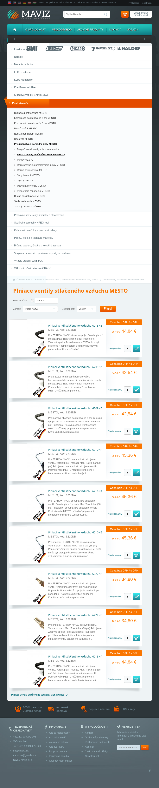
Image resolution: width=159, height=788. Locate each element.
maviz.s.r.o (26, 760)
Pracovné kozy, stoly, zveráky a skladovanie (39, 215)
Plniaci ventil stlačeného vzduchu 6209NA (75, 367)
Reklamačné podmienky (98, 742)
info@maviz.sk (21, 750)
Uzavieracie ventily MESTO (31, 185)
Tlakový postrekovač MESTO (29, 206)
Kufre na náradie (23, 79)
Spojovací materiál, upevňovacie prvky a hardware (42, 253)
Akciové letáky (56, 746)
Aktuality (89, 746)
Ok (144, 748)
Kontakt (89, 732)
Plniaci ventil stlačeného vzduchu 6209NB (75, 408)
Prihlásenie (134, 3)
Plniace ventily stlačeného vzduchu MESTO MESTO (39, 694)
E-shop (38, 279)
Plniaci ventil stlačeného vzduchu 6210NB (75, 532)
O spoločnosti (35, 29)
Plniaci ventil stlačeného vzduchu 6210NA (75, 449)
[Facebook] (149, 771)
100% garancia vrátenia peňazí (32, 709)
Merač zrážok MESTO (25, 128)
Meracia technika (23, 64)
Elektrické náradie (24, 49)
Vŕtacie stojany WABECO (28, 260)
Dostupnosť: (68, 309)
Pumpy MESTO (25, 159)
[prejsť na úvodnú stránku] (28, 15)
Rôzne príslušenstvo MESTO (32, 170)
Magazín (132, 29)
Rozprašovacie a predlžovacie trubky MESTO (41, 165)
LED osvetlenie (22, 72)
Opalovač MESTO (23, 139)
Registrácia (146, 3)
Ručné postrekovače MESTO (29, 196)
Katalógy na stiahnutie (61, 760)
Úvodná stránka (24, 279)
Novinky (115, 29)
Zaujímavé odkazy (58, 742)
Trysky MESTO (25, 180)
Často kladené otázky (96, 751)
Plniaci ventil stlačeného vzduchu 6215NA (75, 656)
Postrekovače (20, 103)
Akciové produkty (90, 29)
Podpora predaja (58, 751)
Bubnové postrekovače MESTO (30, 113)
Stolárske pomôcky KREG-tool (31, 222)
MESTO (41, 300)
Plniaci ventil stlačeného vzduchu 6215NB (75, 325)
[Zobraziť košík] (125, 14)
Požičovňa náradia (59, 756)
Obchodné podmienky (96, 737)
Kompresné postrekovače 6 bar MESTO (35, 123)
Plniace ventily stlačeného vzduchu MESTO (41, 154)
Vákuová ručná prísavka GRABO (32, 268)
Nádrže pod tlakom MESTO (28, 133)
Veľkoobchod (62, 29)
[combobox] (40, 309)
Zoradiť (17, 309)
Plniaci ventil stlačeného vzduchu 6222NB (75, 615)
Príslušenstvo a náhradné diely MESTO (35, 144)
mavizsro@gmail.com (24, 755)
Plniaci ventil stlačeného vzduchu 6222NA (75, 574)
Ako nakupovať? (58, 737)
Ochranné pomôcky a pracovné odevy (35, 230)
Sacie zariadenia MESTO (27, 201)
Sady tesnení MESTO (28, 175)
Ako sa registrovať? (59, 732)
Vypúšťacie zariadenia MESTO (33, 191)
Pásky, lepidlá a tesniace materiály (33, 237)
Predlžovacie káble (24, 87)
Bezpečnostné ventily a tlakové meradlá (38, 149)
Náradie (18, 56)
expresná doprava (62, 709)
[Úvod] (14, 29)
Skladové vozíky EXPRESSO (31, 94)
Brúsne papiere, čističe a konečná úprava (37, 245)
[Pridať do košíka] (136, 348)
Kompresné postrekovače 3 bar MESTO (35, 118)
